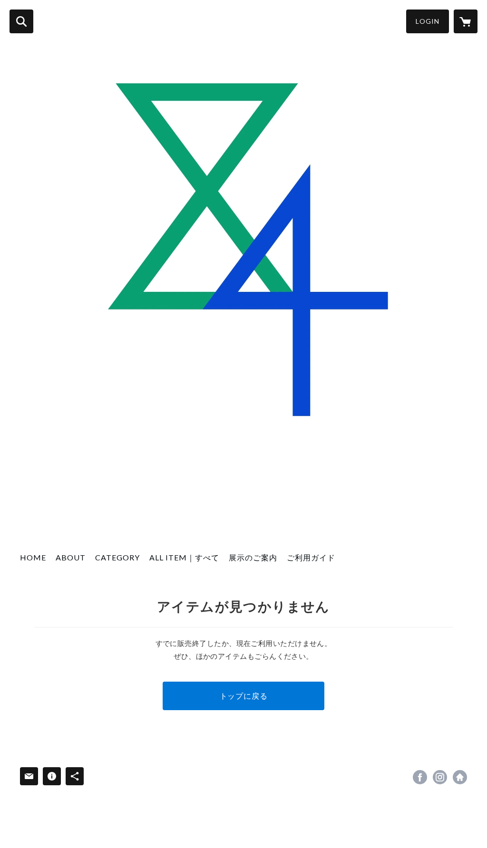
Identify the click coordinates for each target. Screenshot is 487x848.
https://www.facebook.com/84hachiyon (420, 777)
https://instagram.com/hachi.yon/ (440, 777)
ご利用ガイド (311, 557)
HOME (33, 557)
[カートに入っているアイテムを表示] (465, 21)
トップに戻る (244, 695)
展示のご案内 (253, 557)
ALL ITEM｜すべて (184, 557)
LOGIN (427, 21)
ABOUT (71, 557)
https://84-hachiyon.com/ (460, 777)
